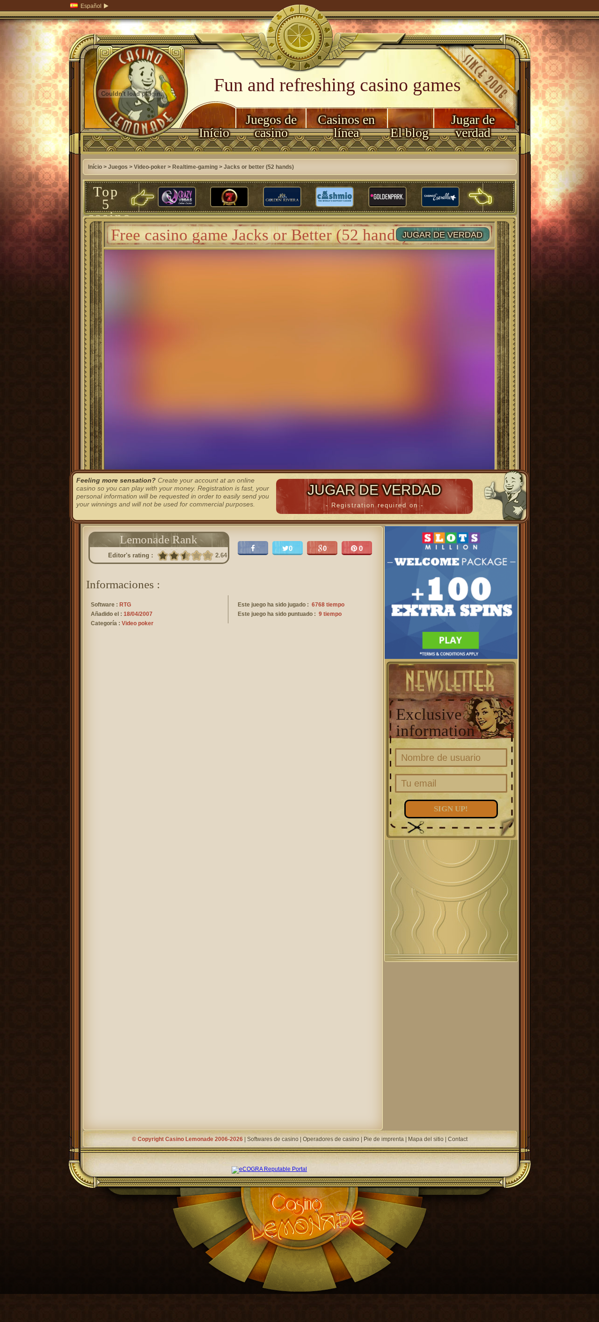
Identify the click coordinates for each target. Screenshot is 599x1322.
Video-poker (150, 167)
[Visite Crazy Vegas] (177, 197)
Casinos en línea (346, 126)
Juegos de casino (271, 126)
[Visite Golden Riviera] (282, 197)
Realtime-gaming (195, 167)
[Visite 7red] (229, 197)
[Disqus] (233, 766)
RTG (125, 604)
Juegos (118, 167)
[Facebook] (253, 548)
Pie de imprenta (384, 1139)
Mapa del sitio (426, 1139)
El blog (409, 132)
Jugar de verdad (473, 126)
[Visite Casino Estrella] (440, 197)
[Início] (132, 152)
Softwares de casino (273, 1139)
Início (214, 132)
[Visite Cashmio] (334, 197)
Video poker (137, 623)
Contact (458, 1139)
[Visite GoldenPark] (387, 197)
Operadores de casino (331, 1139)
